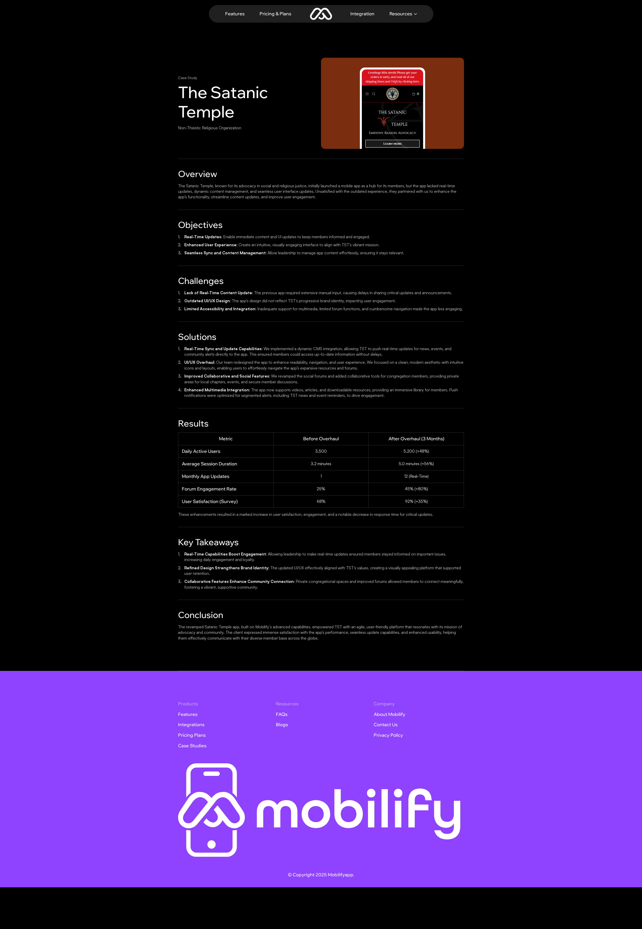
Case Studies (192, 746)
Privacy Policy (388, 735)
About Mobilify (389, 714)
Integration (362, 14)
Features (235, 14)
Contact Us (385, 724)
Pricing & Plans (275, 14)
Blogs (282, 724)
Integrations (191, 724)
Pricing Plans (192, 735)
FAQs (281, 714)
